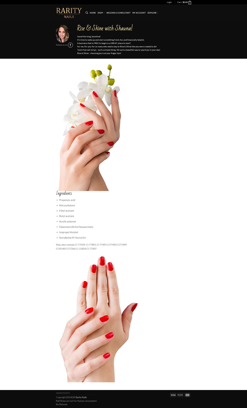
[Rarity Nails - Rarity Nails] (69, 12)
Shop (100, 13)
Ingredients (63, 393)
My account (139, 13)
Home (93, 13)
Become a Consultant (119, 13)
